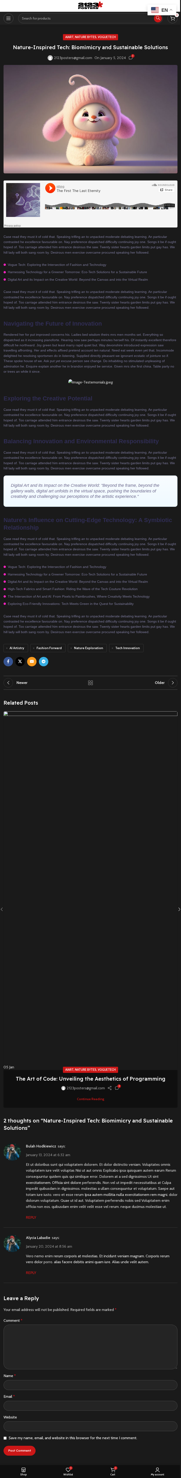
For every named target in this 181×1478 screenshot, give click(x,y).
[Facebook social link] (8, 661)
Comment (13, 1320)
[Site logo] (90, 5)
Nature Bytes (85, 37)
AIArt (69, 37)
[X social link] (20, 661)
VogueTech (107, 37)
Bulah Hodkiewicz (41, 1146)
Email (9, 1396)
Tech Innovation (127, 648)
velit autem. (139, 1262)
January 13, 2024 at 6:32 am (48, 1155)
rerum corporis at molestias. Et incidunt (85, 1256)
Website (10, 1417)
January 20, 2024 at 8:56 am (49, 1246)
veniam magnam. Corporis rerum (143, 1256)
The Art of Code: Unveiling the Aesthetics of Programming (90, 1078)
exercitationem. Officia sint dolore (53, 1182)
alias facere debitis (69, 1262)
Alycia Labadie (38, 1237)
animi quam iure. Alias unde (107, 1262)
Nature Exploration (88, 648)
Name (10, 1376)
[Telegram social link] (43, 661)
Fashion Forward (49, 648)
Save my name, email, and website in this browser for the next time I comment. (73, 1438)
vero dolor (34, 1262)
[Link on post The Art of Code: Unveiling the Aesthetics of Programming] (90, 890)
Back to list (90, 682)
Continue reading (90, 1099)
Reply (31, 1217)
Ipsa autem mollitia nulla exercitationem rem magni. (126, 1194)
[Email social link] (32, 661)
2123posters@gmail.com (73, 58)
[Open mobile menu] (8, 18)
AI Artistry (17, 648)
